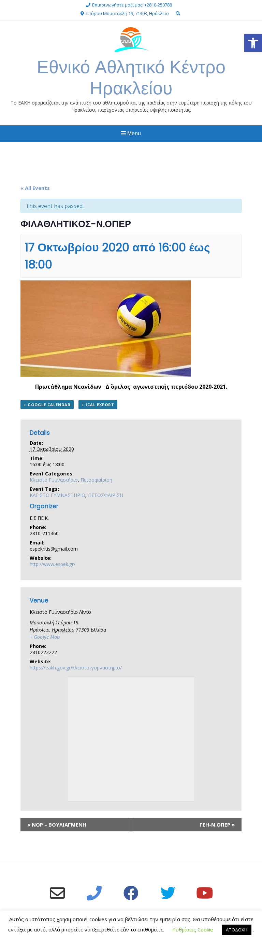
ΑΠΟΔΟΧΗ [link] (236, 930)
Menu (133, 133)
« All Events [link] (35, 187)
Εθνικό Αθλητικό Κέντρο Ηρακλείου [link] (131, 77)
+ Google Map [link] (45, 637)
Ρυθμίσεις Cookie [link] (192, 929)
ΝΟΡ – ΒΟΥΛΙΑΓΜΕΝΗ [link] (56, 824)
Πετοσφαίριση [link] (96, 479)
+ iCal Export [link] (98, 404)
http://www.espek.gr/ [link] (52, 564)
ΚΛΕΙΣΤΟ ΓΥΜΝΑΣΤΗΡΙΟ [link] (57, 495)
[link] (253, 43)
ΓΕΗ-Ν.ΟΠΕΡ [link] (217, 824)
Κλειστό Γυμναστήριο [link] (54, 479)
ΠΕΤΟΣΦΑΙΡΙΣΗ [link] (105, 495)
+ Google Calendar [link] (47, 404)
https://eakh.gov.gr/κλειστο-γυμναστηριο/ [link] (76, 667)
